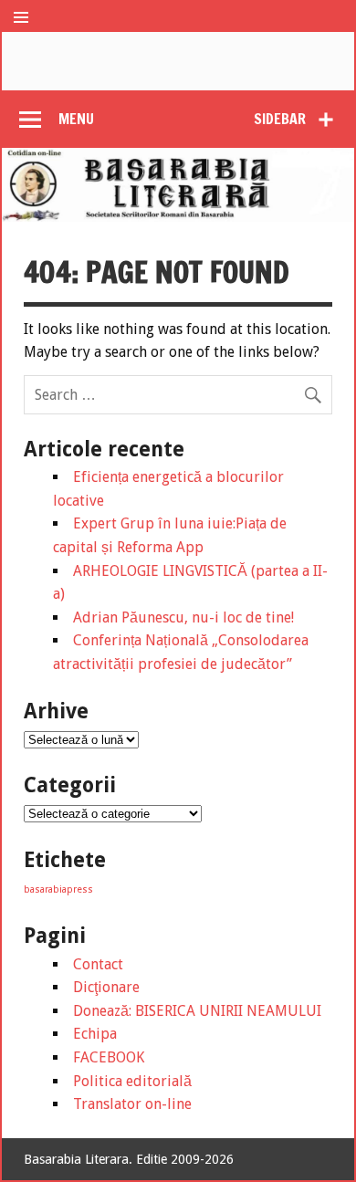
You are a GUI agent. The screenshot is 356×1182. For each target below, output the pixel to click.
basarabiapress (58, 889)
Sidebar (280, 119)
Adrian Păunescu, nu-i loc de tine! (183, 617)
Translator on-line (132, 1104)
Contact (98, 964)
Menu (76, 119)
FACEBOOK (108, 1057)
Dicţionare (106, 987)
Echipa (95, 1033)
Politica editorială (132, 1081)
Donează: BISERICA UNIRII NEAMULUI (197, 1011)
